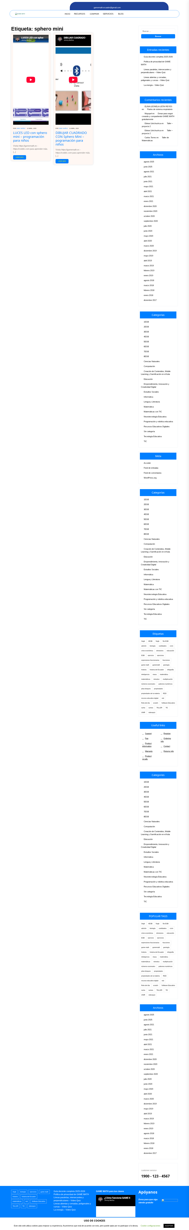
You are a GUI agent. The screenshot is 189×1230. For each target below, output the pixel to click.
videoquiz (151, 712)
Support (148, 733)
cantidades (162, 646)
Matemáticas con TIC (153, 412)
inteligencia (145, 674)
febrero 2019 (149, 270)
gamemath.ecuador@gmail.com (107, 7)
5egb (157, 641)
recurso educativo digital (149, 698)
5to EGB (165, 641)
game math (145, 665)
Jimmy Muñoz (20, 128)
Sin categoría (149, 431)
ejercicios (160, 655)
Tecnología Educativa (153, 436)
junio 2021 (148, 181)
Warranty (149, 751)
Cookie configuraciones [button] (150, 1226)
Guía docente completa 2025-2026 (158, 57)
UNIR (143, 712)
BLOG (121, 14)
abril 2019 (148, 260)
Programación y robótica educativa (158, 421)
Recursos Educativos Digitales (157, 426)
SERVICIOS (108, 14)
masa (155, 674)
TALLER (159, 708)
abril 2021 (148, 191)
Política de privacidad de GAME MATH (71, 1194)
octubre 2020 (149, 216)
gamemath (156, 665)
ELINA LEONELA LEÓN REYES (158, 106)
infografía (170, 670)
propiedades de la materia (150, 693)
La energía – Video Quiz (154, 85)
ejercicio (151, 655)
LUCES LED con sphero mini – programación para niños (30, 137)
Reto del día (145, 703)
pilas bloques (146, 689)
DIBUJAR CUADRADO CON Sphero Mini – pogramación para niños (71, 138)
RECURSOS (79, 14)
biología (152, 646)
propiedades (158, 689)
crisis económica (147, 651)
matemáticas (145, 679)
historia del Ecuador (157, 670)
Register (167, 733)
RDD (164, 693)
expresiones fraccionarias (150, 660)
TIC (145, 441)
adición (143, 646)
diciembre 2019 (150, 251)
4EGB (146, 337)
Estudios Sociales (151, 392)
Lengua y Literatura (152, 402)
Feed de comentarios (152, 473)
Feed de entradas (151, 468)
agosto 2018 (149, 280)
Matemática (149, 407)
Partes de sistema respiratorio (159, 109)
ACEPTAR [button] (169, 1226)
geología (166, 665)
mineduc (157, 679)
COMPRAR (94, 14)
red (163, 698)
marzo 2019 (149, 265)
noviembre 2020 (150, 211)
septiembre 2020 (151, 221)
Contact (167, 746)
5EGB (146, 342)
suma (143, 708)
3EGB (146, 332)
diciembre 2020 (150, 206)
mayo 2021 (148, 186)
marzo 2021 (149, 196)
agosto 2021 (149, 171)
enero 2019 (148, 275)
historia (143, 670)
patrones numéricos (165, 684)
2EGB (146, 327)
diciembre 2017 (150, 300)
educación (170, 651)
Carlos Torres (150, 137)
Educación (148, 379)
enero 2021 (148, 201)
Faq (146, 738)
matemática (164, 674)
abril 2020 (148, 241)
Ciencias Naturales (152, 361)
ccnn (171, 646)
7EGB (146, 351)
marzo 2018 (149, 285)
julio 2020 (148, 226)
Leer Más (20, 157)
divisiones (159, 651)
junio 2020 (148, 231)
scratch (155, 703)
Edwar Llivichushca (153, 123)
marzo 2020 (149, 246)
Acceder (147, 463)
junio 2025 (148, 167)
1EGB (146, 322)
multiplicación (168, 679)
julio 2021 (148, 176)
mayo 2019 (148, 256)
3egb (143, 641)
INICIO (67, 14)
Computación (149, 366)
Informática (148, 397)
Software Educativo (168, 703)
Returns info (169, 751)
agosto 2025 (149, 162)
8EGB (146, 356)
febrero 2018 (149, 290)
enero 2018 (148, 295)
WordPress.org (150, 478)
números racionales (148, 684)
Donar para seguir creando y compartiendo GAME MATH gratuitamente (158, 116)
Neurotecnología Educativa (155, 417)
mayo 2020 (148, 236)
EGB (143, 655)
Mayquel (148, 113)
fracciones (166, 660)
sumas (150, 708)
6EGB (146, 346)
